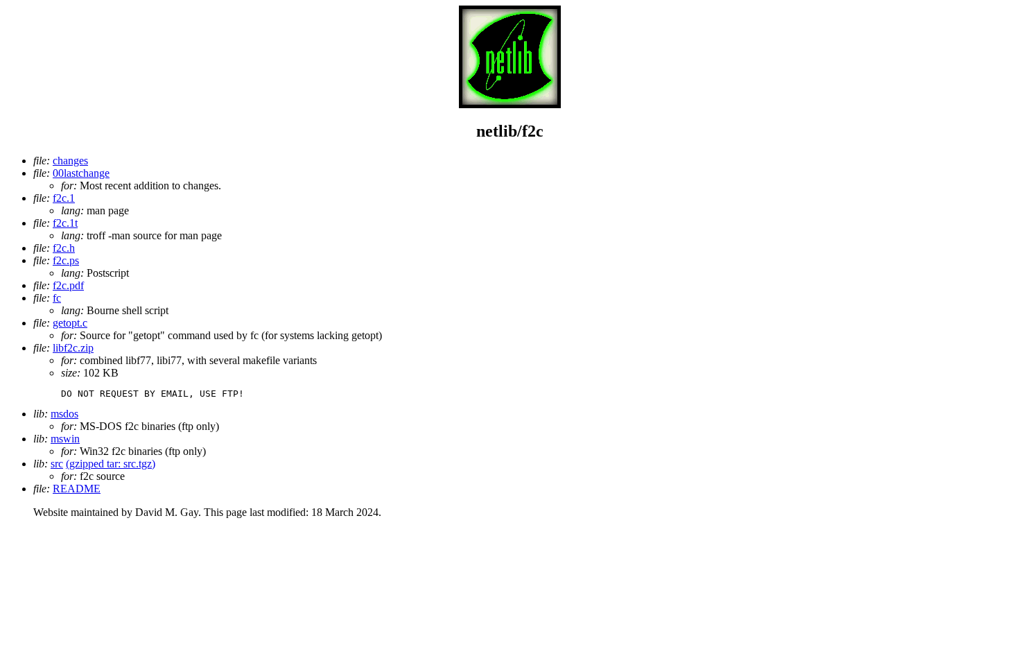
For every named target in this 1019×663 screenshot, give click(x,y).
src (57, 464)
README (77, 488)
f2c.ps (66, 260)
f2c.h (64, 248)
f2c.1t (65, 223)
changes (70, 160)
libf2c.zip (73, 348)
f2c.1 (64, 198)
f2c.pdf (68, 285)
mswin (65, 439)
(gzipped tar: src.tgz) (110, 464)
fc (57, 298)
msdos (64, 414)
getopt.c (70, 323)
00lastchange (81, 173)
